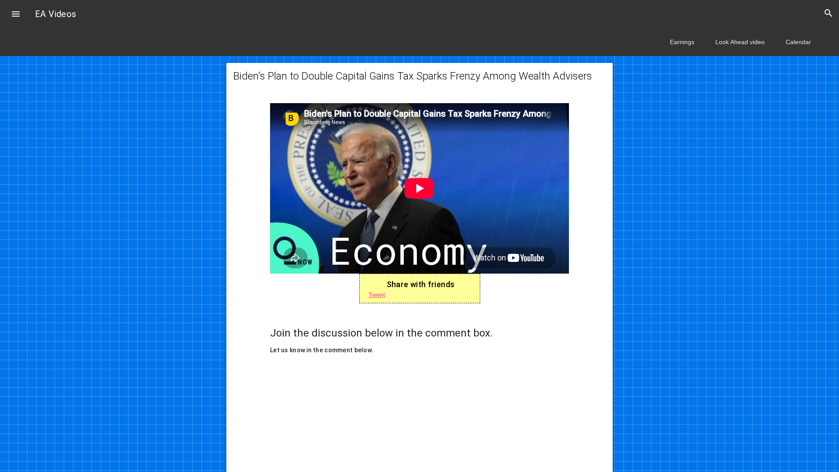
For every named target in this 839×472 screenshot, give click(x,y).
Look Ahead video (740, 41)
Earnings (682, 41)
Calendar (798, 41)
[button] (15, 14)
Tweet (376, 294)
